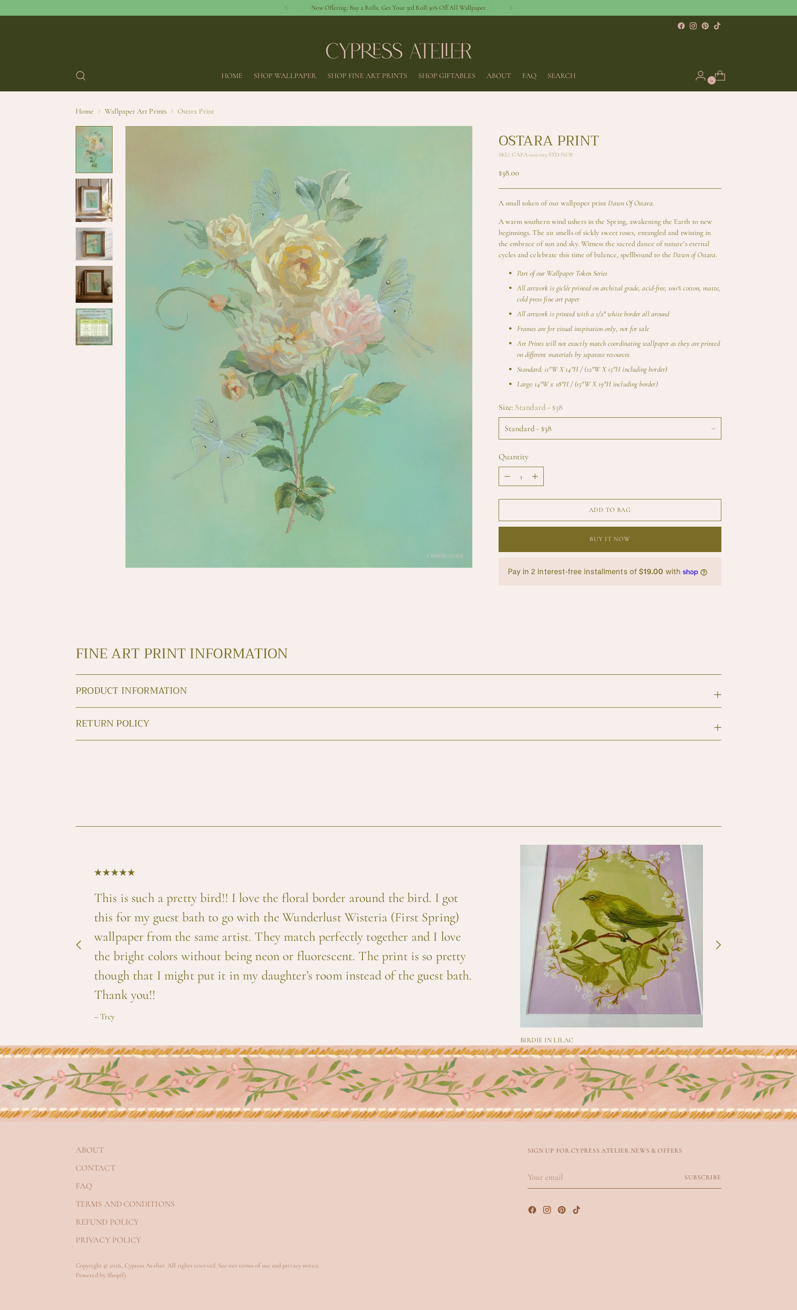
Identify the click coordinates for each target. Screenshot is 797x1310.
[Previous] (286, 8)
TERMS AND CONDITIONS (125, 1204)
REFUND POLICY (107, 1222)
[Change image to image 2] (94, 200)
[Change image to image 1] (94, 149)
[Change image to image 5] (94, 326)
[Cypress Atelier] (398, 46)
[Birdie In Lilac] (611, 936)
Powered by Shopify (101, 1275)
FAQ (84, 1186)
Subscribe (702, 1177)
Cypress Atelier (145, 1265)
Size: (531, 407)
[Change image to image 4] (94, 284)
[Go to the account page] (697, 75)
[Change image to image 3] (94, 244)
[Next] (510, 8)
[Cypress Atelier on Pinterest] (705, 26)
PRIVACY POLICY (108, 1240)
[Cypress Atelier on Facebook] (681, 26)
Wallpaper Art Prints (136, 111)
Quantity (514, 456)
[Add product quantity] (507, 476)
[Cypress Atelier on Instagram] (693, 26)
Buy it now (609, 539)
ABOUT (90, 1150)
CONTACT (95, 1168)
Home (85, 111)
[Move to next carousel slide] (713, 794)
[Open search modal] (80, 75)
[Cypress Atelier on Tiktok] (717, 26)
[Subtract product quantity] (535, 476)
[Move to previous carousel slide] (692, 795)
